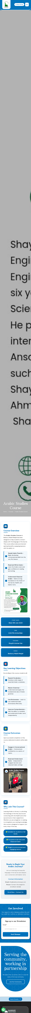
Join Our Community (15, 982)
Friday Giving (19, 4)
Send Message (15, 934)
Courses (11, 511)
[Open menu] (27, 4)
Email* (5, 925)
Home (5, 511)
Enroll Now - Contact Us (15, 892)
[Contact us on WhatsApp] (3, 1010)
